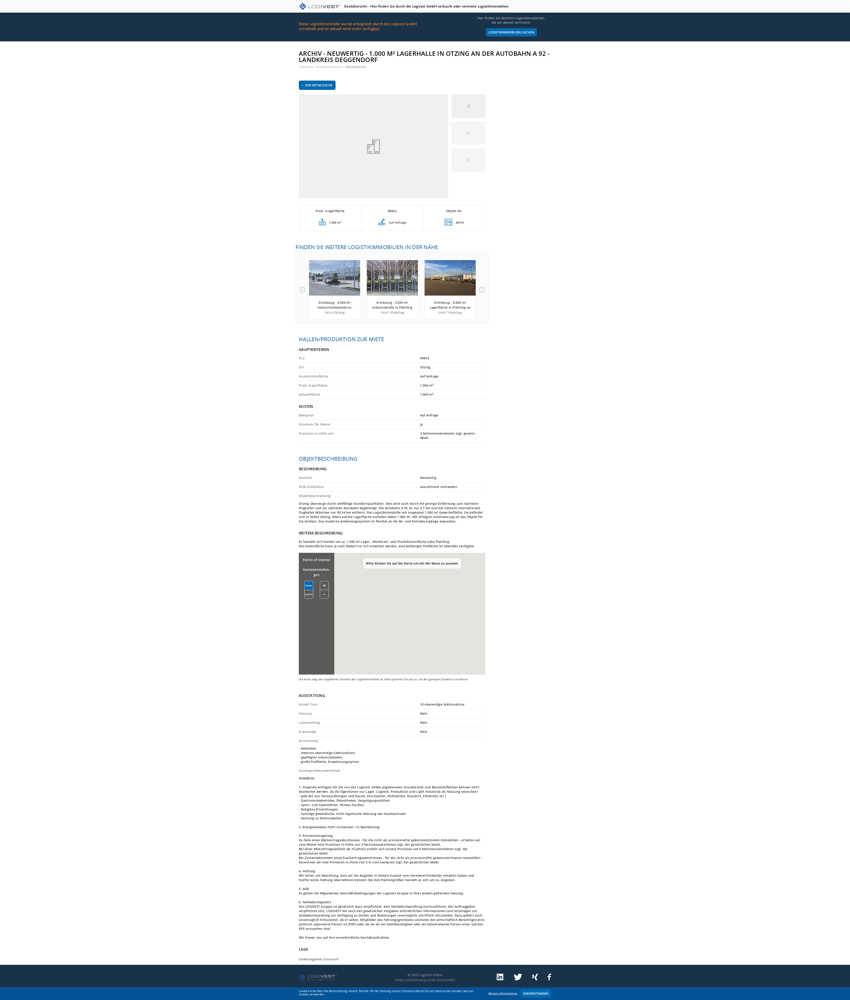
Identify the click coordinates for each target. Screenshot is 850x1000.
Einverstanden (536, 993)
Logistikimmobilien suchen (511, 32)
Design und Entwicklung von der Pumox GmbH (424, 980)
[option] (334, 289)
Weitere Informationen (502, 993)
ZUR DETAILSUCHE (318, 85)
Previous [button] (302, 289)
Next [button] (482, 289)
